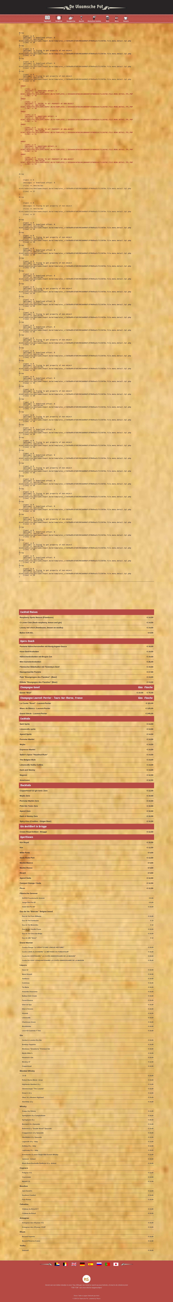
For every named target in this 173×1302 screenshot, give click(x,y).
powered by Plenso (94, 1298)
